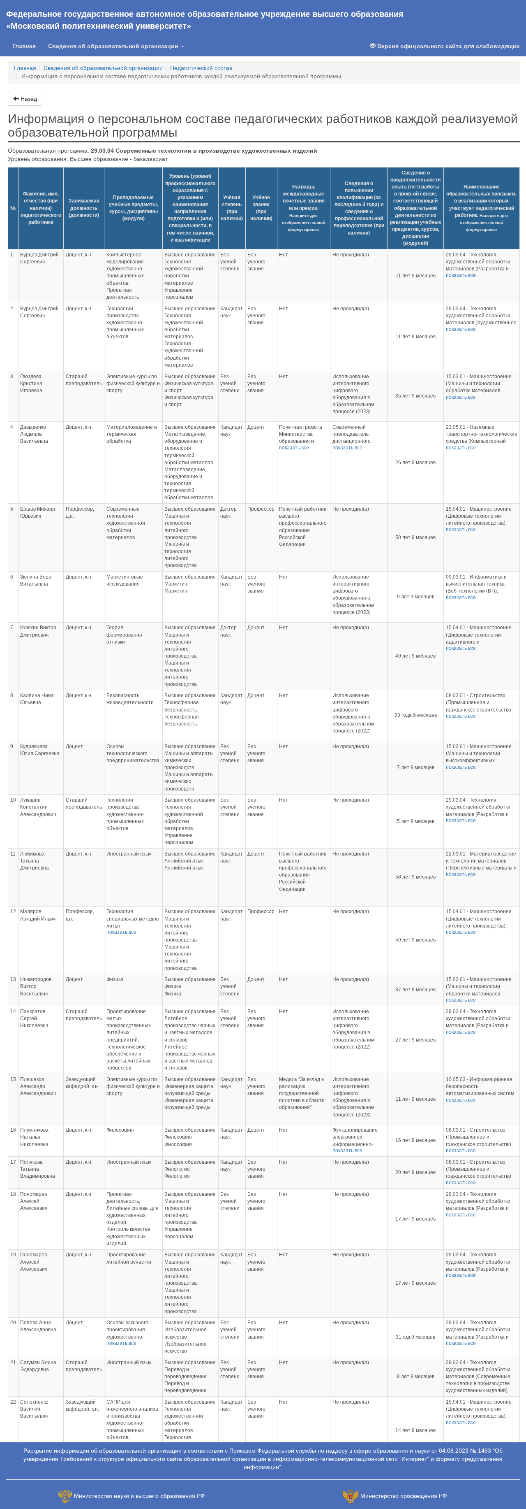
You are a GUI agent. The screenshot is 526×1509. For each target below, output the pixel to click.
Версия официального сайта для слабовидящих (448, 46)
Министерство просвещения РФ (403, 1496)
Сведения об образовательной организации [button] (114, 46)
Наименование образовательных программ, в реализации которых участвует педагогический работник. (481, 208)
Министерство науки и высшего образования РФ (139, 1496)
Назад (28, 98)
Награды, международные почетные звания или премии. (303, 208)
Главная (27, 45)
